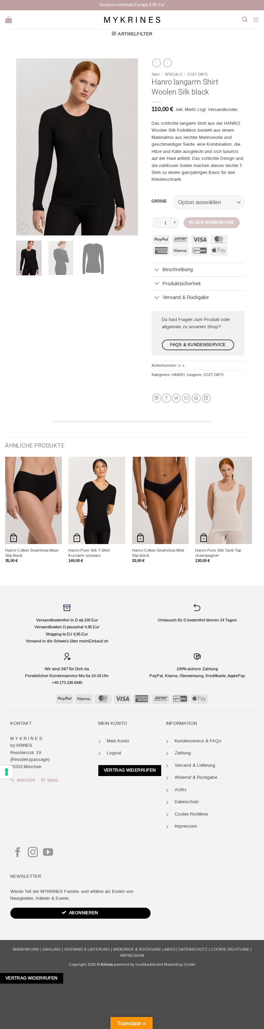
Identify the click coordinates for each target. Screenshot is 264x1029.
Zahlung (183, 752)
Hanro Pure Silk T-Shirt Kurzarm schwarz (89, 552)
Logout (114, 752)
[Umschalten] (157, 270)
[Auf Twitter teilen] (176, 398)
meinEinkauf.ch (93, 641)
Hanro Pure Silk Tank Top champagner (218, 552)
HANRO (178, 375)
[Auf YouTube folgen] (48, 853)
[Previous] (27, 147)
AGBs (181, 789)
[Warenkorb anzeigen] (8, 19)
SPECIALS (173, 74)
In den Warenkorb (211, 222)
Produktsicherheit (182, 283)
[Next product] (156, 62)
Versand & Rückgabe (186, 297)
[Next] (127, 147)
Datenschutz (187, 801)
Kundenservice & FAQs (198, 740)
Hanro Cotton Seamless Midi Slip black (158, 552)
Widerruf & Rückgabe (196, 777)
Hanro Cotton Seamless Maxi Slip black (31, 552)
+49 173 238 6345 (67, 683)
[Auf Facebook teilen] (166, 398)
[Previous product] (167, 62)
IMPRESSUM (132, 955)
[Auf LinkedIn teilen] (206, 398)
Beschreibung (178, 269)
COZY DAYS (197, 74)
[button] (245, 19)
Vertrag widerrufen (130, 770)
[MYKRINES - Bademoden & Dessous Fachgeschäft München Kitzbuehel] (132, 19)
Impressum (186, 826)
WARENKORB (26, 949)
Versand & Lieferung (195, 765)
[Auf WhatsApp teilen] (156, 398)
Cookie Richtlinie (191, 814)
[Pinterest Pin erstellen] (196, 398)
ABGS (169, 949)
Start (156, 74)
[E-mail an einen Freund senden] (186, 398)
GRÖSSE (159, 201)
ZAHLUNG (51, 949)
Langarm (194, 375)
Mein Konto (118, 740)
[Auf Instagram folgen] (33, 853)
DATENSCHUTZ (193, 949)
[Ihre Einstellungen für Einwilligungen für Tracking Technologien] (6, 771)
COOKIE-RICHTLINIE (230, 949)
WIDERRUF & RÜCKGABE (137, 949)
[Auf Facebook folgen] (18, 853)
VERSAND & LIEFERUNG (87, 949)
